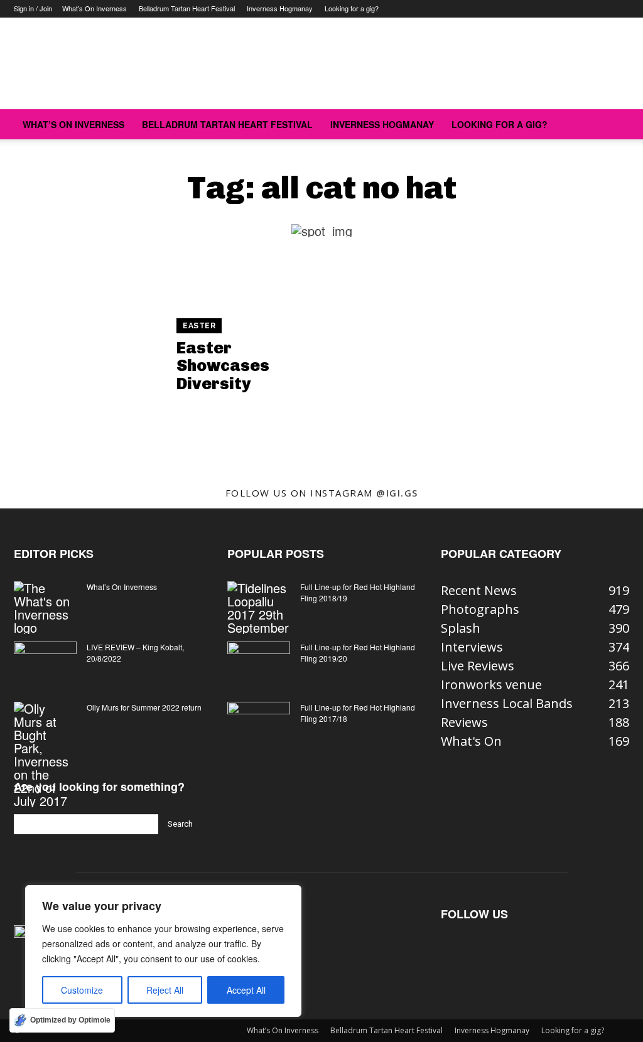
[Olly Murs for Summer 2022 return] (45, 754)
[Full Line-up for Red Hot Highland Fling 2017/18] (258, 724)
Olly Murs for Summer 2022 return (144, 707)
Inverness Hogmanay (280, 8)
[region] (163, 951)
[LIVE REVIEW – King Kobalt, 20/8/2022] (45, 663)
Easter (199, 325)
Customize (82, 990)
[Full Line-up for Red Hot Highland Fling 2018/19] (258, 607)
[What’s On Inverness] (45, 607)
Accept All (246, 990)
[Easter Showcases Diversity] (88, 356)
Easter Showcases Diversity (222, 366)
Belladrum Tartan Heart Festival (187, 8)
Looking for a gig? (352, 8)
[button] (614, 123)
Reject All (164, 990)
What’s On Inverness (94, 8)
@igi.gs (397, 492)
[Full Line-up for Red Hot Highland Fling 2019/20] (258, 663)
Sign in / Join (33, 8)
